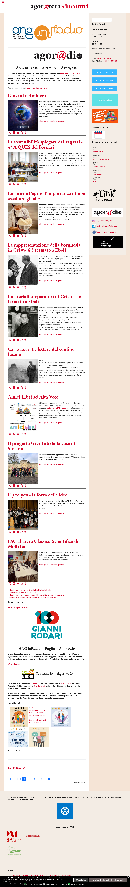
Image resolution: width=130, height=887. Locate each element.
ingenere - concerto (99, 167)
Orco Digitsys (66, 683)
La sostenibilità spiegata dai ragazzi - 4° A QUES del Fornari (45, 144)
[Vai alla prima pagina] (10, 779)
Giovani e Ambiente (28, 95)
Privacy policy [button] (7, 881)
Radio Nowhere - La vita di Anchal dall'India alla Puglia (30, 590)
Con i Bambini (39, 686)
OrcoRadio (14, 663)
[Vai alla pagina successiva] (53, 779)
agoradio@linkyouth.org (37, 88)
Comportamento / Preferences (56, 884)
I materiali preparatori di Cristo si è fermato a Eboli (44, 299)
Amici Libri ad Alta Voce (33, 397)
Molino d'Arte (97, 174)
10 (49, 779)
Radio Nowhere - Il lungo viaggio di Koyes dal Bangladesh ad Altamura (37, 595)
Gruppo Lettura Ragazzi (101, 159)
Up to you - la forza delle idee (37, 495)
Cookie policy (15, 875)
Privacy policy (54, 875)
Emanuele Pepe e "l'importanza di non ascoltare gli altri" (47, 195)
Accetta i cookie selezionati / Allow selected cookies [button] (108, 880)
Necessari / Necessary (34, 884)
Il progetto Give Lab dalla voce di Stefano (41, 445)
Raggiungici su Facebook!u (106, 232)
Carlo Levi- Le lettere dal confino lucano (41, 351)
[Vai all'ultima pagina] (57, 779)
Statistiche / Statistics (77, 884)
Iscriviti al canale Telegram (106, 226)
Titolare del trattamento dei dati (34, 875)
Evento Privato (98, 151)
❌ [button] (128, 877)
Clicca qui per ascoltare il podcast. (52, 121)
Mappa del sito (66, 875)
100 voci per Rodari (18, 607)
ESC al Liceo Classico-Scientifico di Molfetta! (43, 543)
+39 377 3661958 (110, 61)
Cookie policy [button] (59, 880)
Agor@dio (36, 683)
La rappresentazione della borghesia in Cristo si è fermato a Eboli (44, 247)
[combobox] (102, 20)
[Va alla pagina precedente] (14, 779)
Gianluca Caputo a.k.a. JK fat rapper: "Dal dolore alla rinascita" (33, 597)
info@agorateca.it (104, 58)
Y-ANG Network (17, 768)
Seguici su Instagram (105, 221)
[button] (10, 132)
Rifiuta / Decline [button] (81, 880)
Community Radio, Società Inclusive (23, 592)
